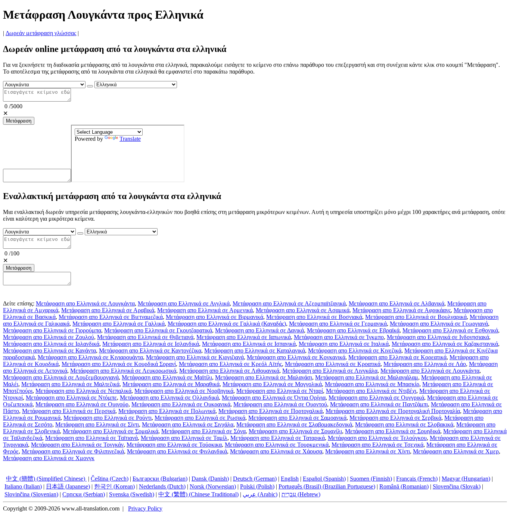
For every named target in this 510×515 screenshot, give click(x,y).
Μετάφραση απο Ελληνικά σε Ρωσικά (200, 418)
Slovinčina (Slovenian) (31, 494)
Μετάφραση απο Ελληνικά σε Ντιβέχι (371, 391)
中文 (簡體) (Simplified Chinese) (46, 478)
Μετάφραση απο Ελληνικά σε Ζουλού (48, 337)
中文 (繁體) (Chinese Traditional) (198, 494)
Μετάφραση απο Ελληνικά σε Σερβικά (395, 418)
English (290, 478)
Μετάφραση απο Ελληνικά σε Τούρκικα (174, 444)
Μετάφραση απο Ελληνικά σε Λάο (424, 364)
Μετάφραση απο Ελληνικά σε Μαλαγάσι (263, 377)
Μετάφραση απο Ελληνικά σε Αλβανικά (396, 303)
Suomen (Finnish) (371, 478)
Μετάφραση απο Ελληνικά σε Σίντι (97, 424)
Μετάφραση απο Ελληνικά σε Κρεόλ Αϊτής (230, 364)
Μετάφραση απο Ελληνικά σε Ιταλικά (344, 344)
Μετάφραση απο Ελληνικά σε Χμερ (456, 451)
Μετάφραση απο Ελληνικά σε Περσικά (68, 411)
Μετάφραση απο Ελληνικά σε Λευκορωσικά (123, 370)
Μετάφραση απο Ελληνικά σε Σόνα (203, 431)
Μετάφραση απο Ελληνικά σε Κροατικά (332, 364)
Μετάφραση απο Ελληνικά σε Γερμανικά (338, 323)
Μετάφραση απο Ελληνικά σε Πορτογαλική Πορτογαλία (393, 411)
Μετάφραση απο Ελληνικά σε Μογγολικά (272, 384)
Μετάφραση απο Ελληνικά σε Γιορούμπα (52, 330)
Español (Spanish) (324, 478)
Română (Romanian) (404, 486)
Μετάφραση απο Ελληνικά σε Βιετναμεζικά (111, 317)
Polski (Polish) (257, 486)
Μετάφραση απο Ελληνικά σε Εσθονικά (450, 330)
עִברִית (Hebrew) (301, 494)
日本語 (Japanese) (68, 486)
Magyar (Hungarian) (466, 478)
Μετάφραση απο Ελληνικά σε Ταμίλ (184, 438)
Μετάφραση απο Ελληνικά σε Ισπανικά (249, 344)
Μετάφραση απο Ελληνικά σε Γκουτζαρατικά (158, 330)
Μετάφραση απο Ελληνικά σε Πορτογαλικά (270, 411)
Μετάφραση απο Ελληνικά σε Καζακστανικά (445, 344)
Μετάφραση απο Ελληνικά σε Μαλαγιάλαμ (366, 377)
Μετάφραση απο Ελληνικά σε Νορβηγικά (183, 391)
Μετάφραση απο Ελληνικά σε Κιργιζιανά (195, 357)
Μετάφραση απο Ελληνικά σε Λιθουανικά (229, 370)
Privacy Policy (145, 508)
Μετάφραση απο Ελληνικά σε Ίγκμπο (339, 337)
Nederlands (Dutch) (162, 486)
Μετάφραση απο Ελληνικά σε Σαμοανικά (297, 418)
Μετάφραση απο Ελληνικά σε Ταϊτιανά (91, 438)
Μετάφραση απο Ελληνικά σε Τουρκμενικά (277, 444)
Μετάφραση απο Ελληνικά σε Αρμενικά (205, 310)
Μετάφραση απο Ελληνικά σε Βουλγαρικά (416, 317)
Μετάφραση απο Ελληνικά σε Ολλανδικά (169, 397)
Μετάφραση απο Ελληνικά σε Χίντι (367, 451)
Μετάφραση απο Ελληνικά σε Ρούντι (107, 418)
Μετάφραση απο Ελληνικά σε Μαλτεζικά (70, 384)
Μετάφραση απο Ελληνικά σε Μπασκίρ (372, 384)
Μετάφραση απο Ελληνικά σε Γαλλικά (118, 323)
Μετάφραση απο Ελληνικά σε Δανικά (259, 330)
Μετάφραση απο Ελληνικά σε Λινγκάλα (329, 370)
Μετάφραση (18, 121)
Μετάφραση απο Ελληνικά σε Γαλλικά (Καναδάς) (227, 323)
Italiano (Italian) (23, 486)
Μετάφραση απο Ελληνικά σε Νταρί (279, 391)
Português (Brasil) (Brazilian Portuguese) (327, 486)
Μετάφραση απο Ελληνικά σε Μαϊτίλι (167, 377)
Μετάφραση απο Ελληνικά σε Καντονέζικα (150, 350)
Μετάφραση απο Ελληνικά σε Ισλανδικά (150, 344)
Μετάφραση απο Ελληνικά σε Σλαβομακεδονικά (294, 424)
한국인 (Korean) (114, 486)
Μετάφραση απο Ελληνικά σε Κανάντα (49, 350)
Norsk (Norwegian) (213, 486)
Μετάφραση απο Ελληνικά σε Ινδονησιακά (438, 337)
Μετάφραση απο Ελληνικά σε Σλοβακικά (404, 424)
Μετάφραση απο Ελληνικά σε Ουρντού (280, 404)
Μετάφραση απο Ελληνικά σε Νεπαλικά (83, 391)
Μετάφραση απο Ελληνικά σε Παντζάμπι (379, 404)
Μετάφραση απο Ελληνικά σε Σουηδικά (392, 431)
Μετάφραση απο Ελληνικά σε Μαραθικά (171, 384)
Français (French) (417, 478)
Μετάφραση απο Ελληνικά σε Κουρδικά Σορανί (119, 364)
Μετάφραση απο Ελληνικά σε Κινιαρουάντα (90, 357)
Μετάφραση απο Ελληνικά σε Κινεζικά (354, 350)
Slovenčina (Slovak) (457, 486)
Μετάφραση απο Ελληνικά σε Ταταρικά (277, 438)
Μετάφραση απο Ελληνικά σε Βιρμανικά (214, 317)
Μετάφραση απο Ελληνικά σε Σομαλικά (110, 431)
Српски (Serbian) (83, 494)
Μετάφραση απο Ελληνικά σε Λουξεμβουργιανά (61, 377)
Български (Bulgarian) (160, 478)
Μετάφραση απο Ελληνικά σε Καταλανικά (254, 350)
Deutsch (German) (255, 478)
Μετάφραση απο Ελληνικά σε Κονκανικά (296, 357)
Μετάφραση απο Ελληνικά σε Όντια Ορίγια (274, 397)
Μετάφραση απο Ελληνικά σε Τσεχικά (377, 444)
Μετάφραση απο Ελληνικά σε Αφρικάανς (401, 310)
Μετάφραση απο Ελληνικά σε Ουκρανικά (180, 404)
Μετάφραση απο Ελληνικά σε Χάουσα (276, 451)
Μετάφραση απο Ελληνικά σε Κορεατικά (397, 357)
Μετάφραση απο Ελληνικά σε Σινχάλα (187, 424)
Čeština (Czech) (109, 478)
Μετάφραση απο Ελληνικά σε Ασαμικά (302, 310)
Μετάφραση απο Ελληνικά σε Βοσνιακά (314, 317)
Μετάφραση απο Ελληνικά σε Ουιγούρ (81, 404)
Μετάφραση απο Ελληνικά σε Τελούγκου (377, 438)
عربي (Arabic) (260, 494)
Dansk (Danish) (210, 478)
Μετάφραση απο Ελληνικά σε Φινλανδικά (177, 451)
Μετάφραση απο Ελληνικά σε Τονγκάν (77, 444)
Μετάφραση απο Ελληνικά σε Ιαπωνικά (243, 337)
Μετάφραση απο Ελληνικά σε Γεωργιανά (439, 323)
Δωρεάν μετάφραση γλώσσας (41, 33)
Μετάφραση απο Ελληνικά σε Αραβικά (107, 310)
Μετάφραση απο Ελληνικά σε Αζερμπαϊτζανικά (289, 303)
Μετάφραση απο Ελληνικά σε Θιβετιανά (145, 337)
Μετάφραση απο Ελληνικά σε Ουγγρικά (376, 397)
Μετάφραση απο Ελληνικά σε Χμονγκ (48, 458)
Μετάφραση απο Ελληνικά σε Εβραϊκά (353, 330)
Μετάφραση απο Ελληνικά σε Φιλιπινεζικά (73, 451)
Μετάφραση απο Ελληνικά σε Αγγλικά (184, 303)
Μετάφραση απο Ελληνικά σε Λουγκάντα (85, 303)
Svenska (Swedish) (131, 494)
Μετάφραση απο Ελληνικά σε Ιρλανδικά (51, 344)
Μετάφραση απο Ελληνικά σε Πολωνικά (166, 411)
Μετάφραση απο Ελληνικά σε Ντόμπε (71, 397)
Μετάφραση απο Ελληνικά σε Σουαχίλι (295, 431)
